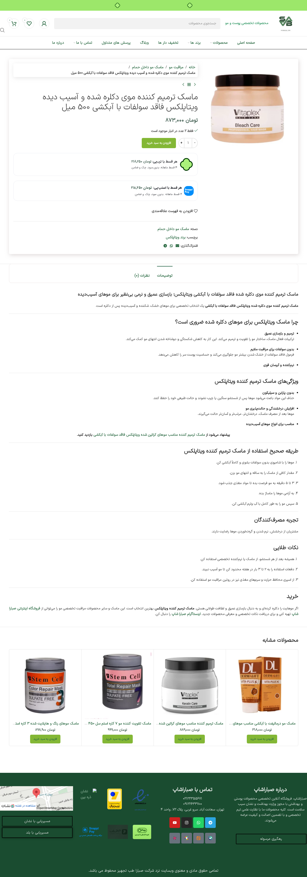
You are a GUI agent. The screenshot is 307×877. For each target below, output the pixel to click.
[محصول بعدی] (183, 85)
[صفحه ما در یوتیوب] (174, 822)
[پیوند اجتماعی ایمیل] (177, 246)
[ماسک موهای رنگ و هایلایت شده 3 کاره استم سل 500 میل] (45, 685)
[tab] (165, 273)
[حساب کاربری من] (44, 23)
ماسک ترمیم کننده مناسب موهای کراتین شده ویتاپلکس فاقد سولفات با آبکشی (149, 434)
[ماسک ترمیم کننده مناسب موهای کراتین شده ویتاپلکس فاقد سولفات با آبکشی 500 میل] (190, 685)
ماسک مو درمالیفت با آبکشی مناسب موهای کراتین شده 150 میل (249, 723)
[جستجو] (2, 30)
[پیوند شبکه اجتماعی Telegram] (165, 246)
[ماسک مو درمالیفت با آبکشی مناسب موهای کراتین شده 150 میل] (262, 685)
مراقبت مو (176, 67)
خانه (192, 67)
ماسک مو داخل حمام (148, 67)
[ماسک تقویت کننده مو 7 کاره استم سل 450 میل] (117, 685)
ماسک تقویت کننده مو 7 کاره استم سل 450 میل (116, 723)
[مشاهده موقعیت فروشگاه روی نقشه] (36, 798)
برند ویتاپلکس (176, 237)
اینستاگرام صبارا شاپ (186, 614)
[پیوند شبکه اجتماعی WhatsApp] (171, 246)
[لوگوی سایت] (285, 23)
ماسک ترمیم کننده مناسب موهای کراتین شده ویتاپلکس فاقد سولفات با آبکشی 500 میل (161, 723)
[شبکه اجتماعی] (198, 822)
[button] (262, 739)
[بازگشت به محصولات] (189, 85)
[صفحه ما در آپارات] (174, 838)
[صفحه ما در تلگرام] (210, 822)
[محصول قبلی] (195, 85)
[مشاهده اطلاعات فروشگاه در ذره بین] (88, 799)
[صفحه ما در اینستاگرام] (186, 822)
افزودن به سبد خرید (159, 143)
